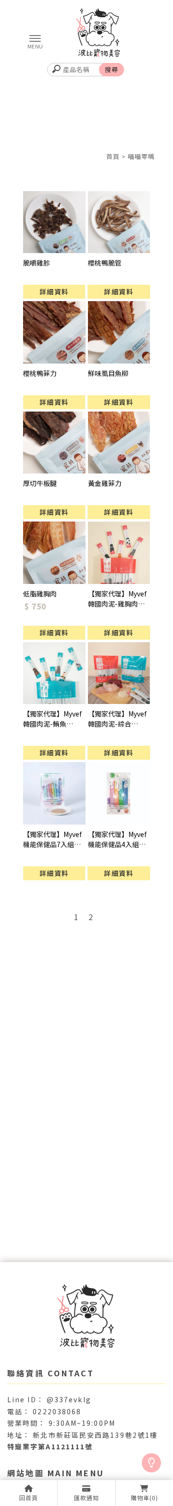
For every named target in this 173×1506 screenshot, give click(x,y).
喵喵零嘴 (141, 156)
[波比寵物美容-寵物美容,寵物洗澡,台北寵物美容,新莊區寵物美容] (86, 34)
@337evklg (69, 1399)
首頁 (113, 156)
